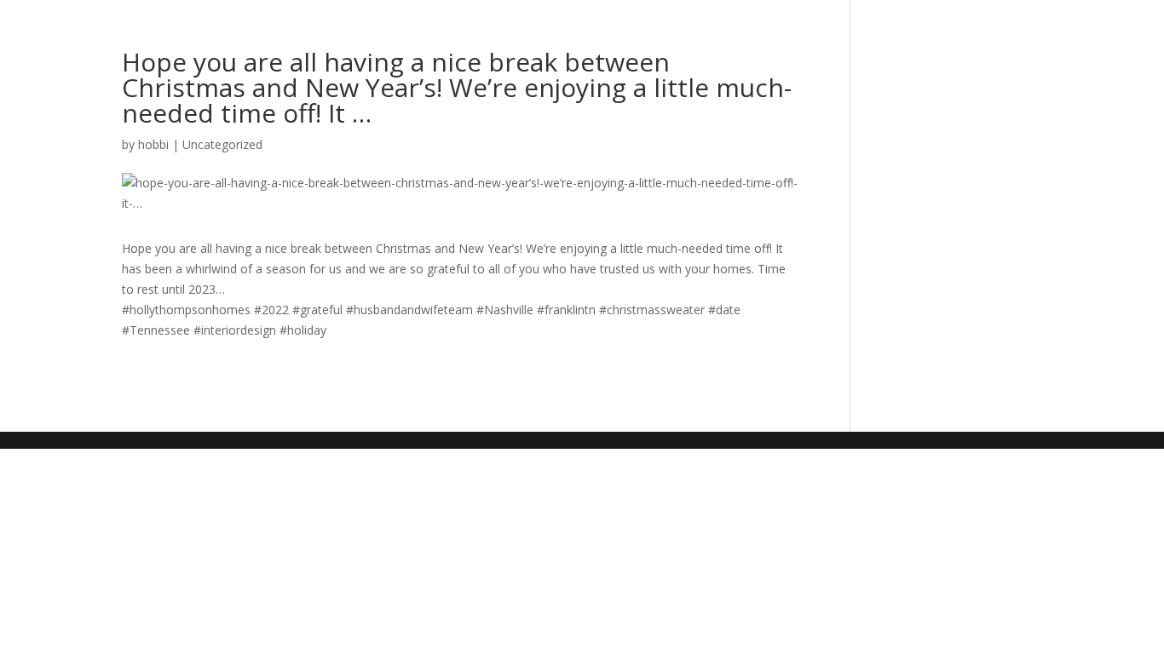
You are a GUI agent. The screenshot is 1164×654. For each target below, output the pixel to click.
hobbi (153, 144)
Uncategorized (222, 144)
